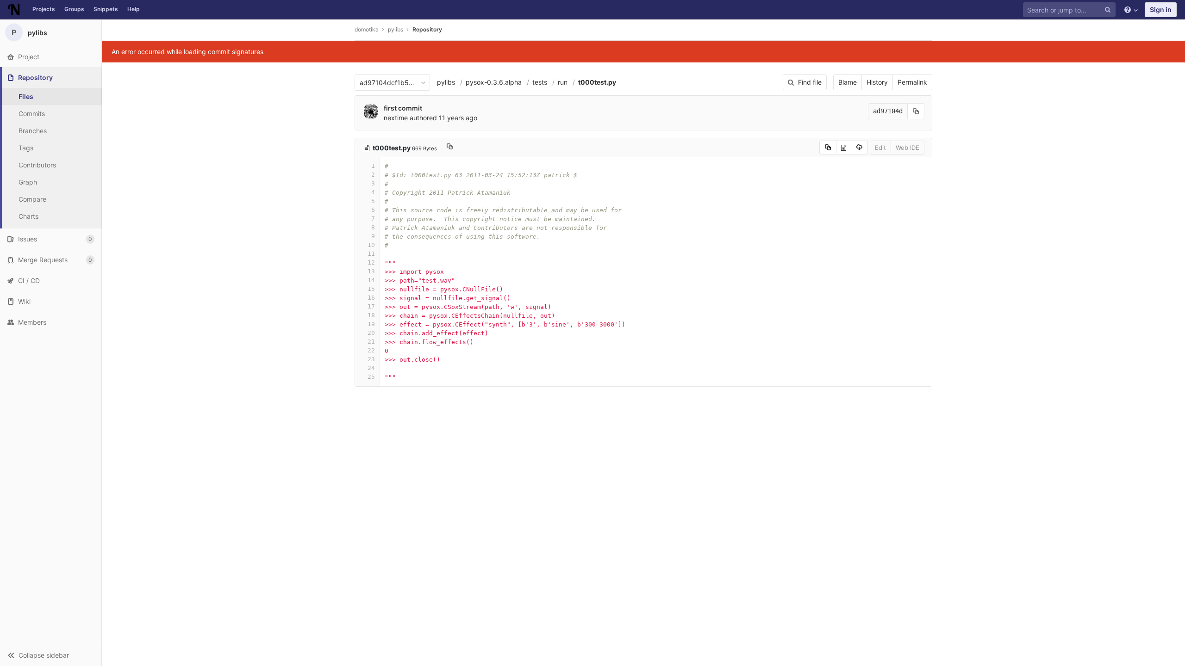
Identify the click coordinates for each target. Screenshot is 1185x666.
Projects (43, 9)
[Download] (859, 147)
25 (371, 376)
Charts (28, 216)
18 (371, 315)
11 (371, 253)
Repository (427, 29)
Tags (26, 148)
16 (371, 297)
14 (371, 280)
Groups (74, 9)
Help (133, 9)
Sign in (1161, 9)
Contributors (37, 165)
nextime (396, 118)
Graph (28, 182)
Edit (880, 147)
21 (371, 341)
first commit (403, 108)
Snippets (106, 9)
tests (539, 82)
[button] (50, 655)
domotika (367, 29)
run (563, 82)
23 (371, 359)
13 (371, 271)
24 (371, 367)
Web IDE (907, 147)
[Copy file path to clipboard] (449, 147)
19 (371, 324)
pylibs (446, 82)
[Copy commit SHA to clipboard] (916, 111)
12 (371, 262)
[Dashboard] (14, 9)
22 (371, 350)
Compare (32, 199)
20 (371, 332)
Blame (847, 82)
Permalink (912, 82)
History (877, 82)
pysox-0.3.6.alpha (494, 82)
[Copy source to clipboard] (827, 147)
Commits (32, 113)
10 (371, 244)
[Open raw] (843, 147)
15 (371, 288)
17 (371, 306)
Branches (33, 131)
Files (26, 96)
